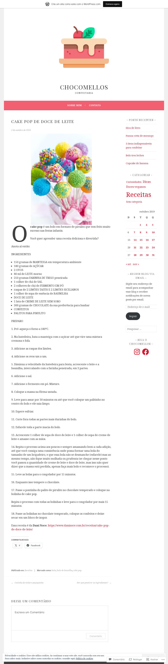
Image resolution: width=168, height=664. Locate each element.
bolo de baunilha (64, 570)
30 (147, 254)
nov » (136, 264)
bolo (54, 570)
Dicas (147, 182)
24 (153, 247)
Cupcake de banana (137, 163)
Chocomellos (84, 87)
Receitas (28, 570)
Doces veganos (136, 187)
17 (153, 239)
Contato (95, 105)
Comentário (96, 636)
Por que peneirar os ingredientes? (93, 582)
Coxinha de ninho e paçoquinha (28, 582)
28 (135, 254)
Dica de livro (133, 127)
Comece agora (112, 4)
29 (141, 254)
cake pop (77, 570)
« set (128, 264)
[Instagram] (137, 352)
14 (135, 239)
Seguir (133, 316)
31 (153, 254)
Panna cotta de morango (140, 135)
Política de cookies (84, 658)
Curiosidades (133, 181)
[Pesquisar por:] (141, 329)
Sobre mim (74, 105)
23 (147, 247)
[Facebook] (145, 352)
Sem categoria (134, 201)
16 (147, 239)
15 (141, 239)
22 (141, 247)
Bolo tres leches (135, 155)
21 (135, 247)
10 (153, 232)
